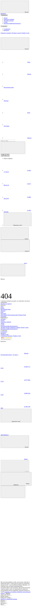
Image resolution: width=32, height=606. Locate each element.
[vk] (12, 545)
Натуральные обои (6, 309)
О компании (4, 26)
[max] (12, 509)
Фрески (29, 138)
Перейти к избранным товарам (9, 599)
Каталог (27, 48)
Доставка (3, 319)
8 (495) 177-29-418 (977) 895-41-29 (5, 155)
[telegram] (12, 521)
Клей (28, 112)
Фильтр (26, 447)
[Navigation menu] (13, 270)
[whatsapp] (12, 533)
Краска (29, 74)
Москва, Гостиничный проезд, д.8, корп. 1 (15, 354)
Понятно (8, 593)
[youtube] (12, 568)
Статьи (5, 22)
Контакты (3, 13)
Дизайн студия (25, 33)
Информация (4, 15)
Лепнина (3, 310)
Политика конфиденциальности (12, 23)
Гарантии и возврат (9, 19)
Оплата (3, 320)
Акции (5, 18)
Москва (26, 12)
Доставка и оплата (9, 20)
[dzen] (12, 580)
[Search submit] (13, 148)
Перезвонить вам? (17, 225)
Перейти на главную (6, 303)
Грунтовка (3, 313)
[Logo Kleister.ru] (12, 36)
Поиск (26, 459)
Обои (28, 62)
